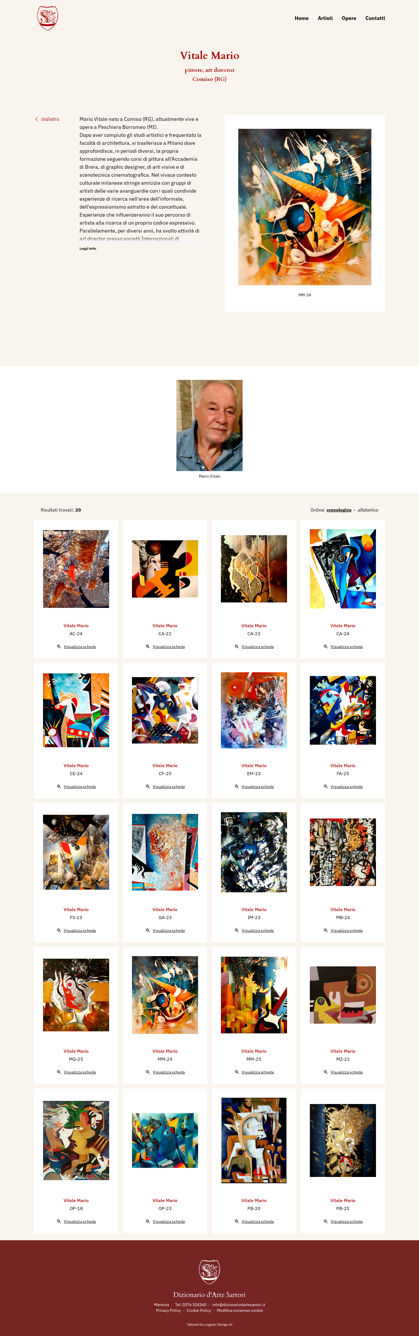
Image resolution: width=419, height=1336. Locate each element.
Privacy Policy (168, 1310)
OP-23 (165, 1208)
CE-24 (76, 773)
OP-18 (76, 1208)
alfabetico (368, 510)
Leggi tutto (88, 248)
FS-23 (76, 917)
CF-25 (165, 773)
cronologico (339, 510)
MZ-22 (343, 1059)
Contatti (375, 18)
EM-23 (254, 773)
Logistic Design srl (218, 1324)
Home (302, 18)
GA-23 (165, 917)
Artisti (325, 18)
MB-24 (343, 917)
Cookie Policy (199, 1310)
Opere (349, 18)
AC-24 (76, 633)
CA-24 (342, 633)
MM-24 (304, 295)
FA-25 (343, 773)
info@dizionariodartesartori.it (238, 1304)
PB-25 (342, 1208)
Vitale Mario (76, 625)
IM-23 (254, 917)
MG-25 (76, 1059)
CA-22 (165, 633)
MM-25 (254, 1059)
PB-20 (254, 1208)
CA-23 (254, 633)
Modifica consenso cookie (240, 1310)
